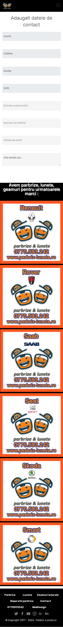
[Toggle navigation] (58, 5)
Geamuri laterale (48, 594)
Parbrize (9, 594)
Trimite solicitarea (31, 175)
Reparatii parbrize (21, 601)
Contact (45, 601)
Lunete (27, 594)
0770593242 (15, 607)
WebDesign (44, 607)
